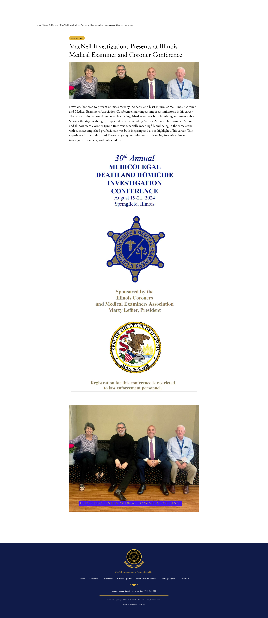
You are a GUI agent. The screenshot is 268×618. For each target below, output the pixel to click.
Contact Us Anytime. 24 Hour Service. (134, 591)
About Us (93, 578)
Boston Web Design (129, 604)
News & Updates (50, 25)
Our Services (107, 578)
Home (38, 25)
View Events (77, 38)
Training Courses (167, 578)
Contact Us (184, 578)
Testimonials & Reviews (146, 578)
